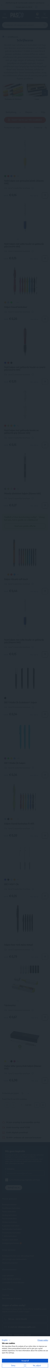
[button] (6, 1340)
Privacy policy (43, 1340)
